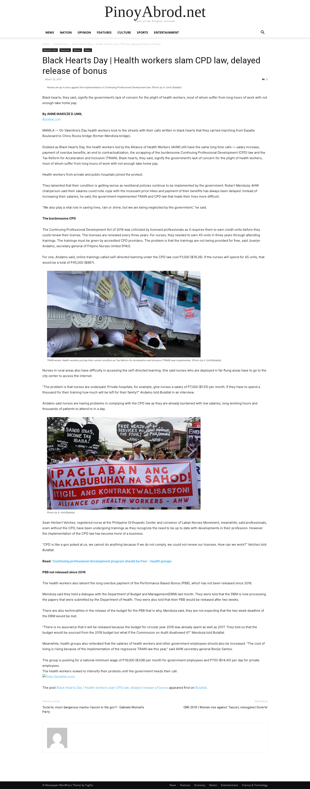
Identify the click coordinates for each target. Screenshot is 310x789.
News (49, 32)
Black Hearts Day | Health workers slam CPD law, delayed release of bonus (112, 688)
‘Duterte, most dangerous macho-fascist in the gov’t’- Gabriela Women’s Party (93, 709)
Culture (124, 32)
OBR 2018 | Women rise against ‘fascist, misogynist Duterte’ (225, 707)
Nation (66, 32)
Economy (199, 785)
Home (46, 44)
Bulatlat (200, 688)
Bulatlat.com (61, 44)
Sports (142, 32)
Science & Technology (255, 785)
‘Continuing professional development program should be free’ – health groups (111, 561)
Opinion (84, 32)
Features (104, 32)
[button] (262, 33)
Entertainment (166, 32)
